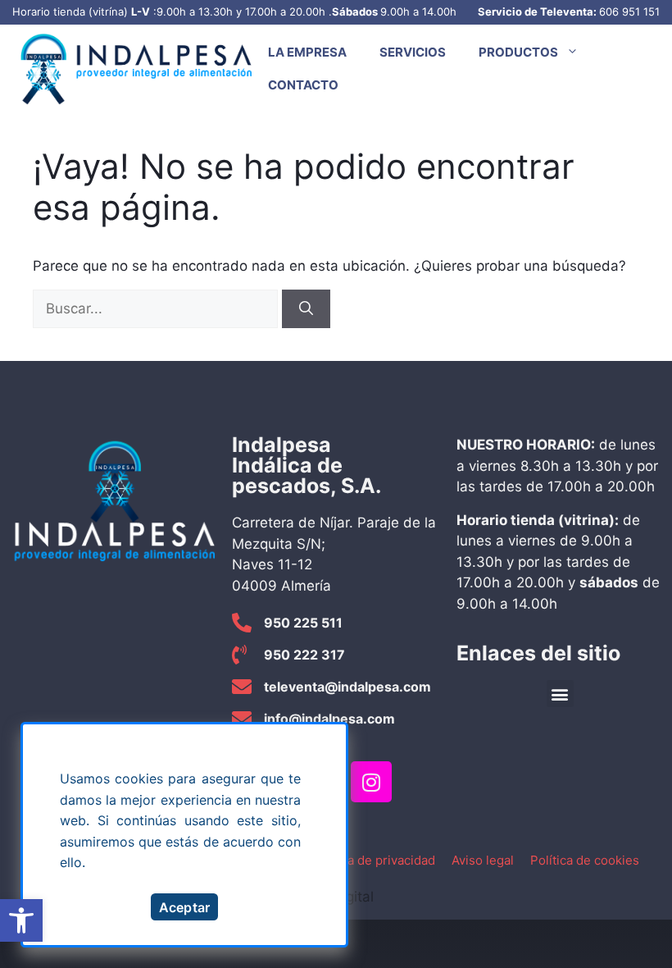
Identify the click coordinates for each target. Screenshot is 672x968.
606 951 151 (629, 11)
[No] (333, 737)
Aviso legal (483, 860)
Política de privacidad (373, 860)
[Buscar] (306, 309)
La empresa (307, 52)
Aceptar (185, 907)
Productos (518, 52)
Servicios (412, 52)
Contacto (303, 85)
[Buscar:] (157, 308)
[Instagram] (371, 781)
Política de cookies (584, 860)
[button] (21, 920)
